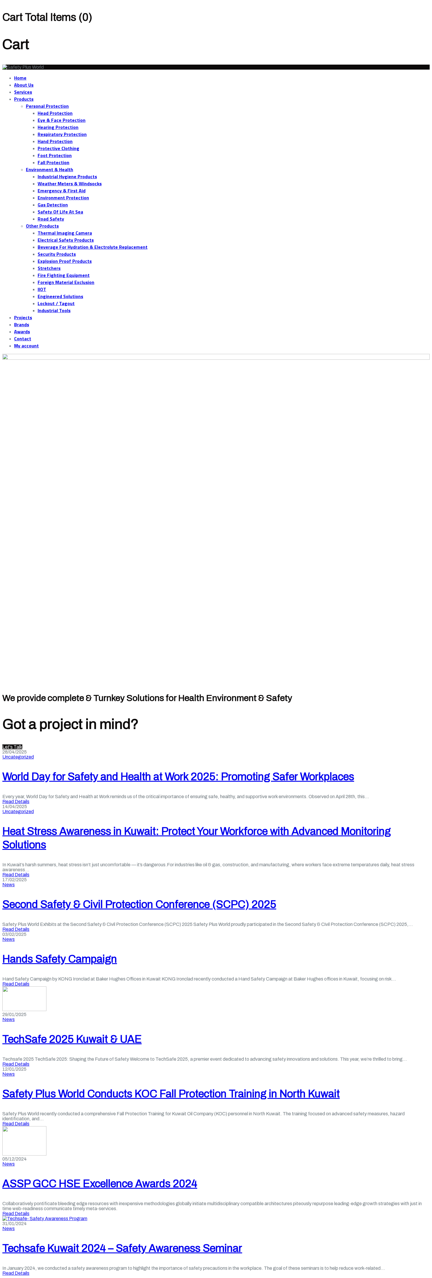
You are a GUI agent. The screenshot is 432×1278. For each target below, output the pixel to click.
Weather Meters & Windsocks (70, 183)
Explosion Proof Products (65, 261)
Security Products (57, 254)
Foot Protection (55, 155)
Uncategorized (18, 756)
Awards (22, 331)
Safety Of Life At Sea (60, 211)
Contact (22, 338)
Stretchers (49, 268)
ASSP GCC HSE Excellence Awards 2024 (99, 1184)
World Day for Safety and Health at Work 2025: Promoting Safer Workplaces (178, 777)
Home (20, 77)
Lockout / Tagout (56, 303)
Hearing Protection (58, 127)
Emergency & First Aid (62, 190)
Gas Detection (53, 204)
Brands (21, 324)
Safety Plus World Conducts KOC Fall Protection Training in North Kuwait (171, 1094)
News (8, 884)
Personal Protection (47, 106)
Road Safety (51, 218)
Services (23, 91)
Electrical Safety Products (66, 239)
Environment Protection (63, 197)
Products (24, 98)
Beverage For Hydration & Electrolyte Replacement (93, 246)
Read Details (15, 801)
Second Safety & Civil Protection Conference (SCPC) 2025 (139, 904)
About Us (24, 84)
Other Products (42, 225)
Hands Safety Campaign (59, 959)
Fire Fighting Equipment (64, 275)
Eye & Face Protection (62, 120)
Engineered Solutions (60, 296)
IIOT (42, 289)
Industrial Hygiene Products (67, 176)
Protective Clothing (58, 148)
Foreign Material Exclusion (66, 282)
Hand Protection (55, 141)
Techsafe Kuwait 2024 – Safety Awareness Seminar (122, 1248)
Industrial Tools (54, 310)
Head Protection (55, 113)
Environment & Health (49, 169)
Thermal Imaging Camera (65, 232)
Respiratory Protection (62, 134)
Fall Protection (53, 162)
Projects (23, 317)
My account (26, 345)
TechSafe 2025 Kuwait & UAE (72, 1039)
